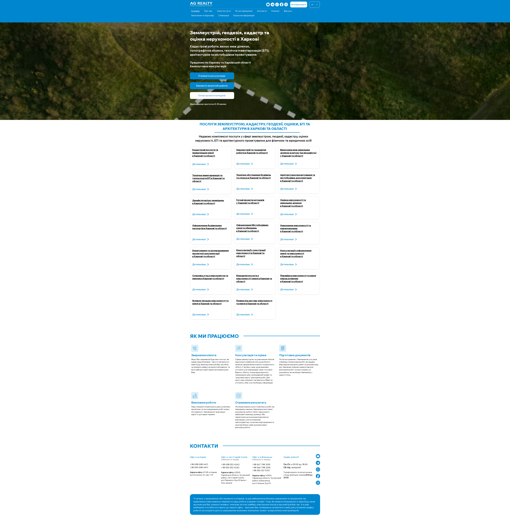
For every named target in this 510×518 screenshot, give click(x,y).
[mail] (268, 4)
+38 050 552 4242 (230, 467)
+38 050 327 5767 (261, 470)
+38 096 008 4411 (199, 467)
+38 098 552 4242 (230, 464)
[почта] (318, 456)
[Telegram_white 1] (272, 4)
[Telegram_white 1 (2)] (318, 463)
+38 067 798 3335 (261, 464)
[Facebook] (281, 4)
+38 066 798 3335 (261, 467)
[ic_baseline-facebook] (318, 476)
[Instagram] (286, 4)
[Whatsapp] (277, 4)
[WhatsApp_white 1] (318, 469)
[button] (212, 85)
